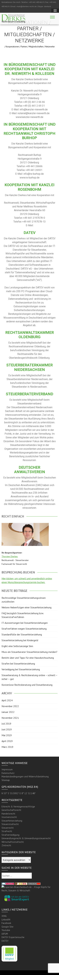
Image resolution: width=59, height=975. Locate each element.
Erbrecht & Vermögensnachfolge (18, 806)
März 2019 (7, 746)
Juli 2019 (6, 723)
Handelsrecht (8, 813)
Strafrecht (7, 831)
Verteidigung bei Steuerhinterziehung (21, 669)
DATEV (5, 940)
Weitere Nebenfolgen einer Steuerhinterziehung (26, 607)
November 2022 (10, 706)
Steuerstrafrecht (10, 824)
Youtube (6, 930)
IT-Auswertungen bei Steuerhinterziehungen (25, 622)
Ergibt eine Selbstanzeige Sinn (17, 646)
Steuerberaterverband (29, 394)
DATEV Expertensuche (13, 937)
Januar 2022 (8, 712)
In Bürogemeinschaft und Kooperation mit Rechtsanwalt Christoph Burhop (30, 131)
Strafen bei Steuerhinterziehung (18, 663)
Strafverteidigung (10, 834)
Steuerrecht (8, 827)
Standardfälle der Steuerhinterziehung (22, 634)
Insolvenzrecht (9, 817)
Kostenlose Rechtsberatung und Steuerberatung (27, 684)
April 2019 (7, 741)
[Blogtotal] (21, 883)
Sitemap (6, 780)
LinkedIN (6, 919)
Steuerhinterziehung (12, 820)
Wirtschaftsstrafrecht (13, 841)
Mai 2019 (7, 735)
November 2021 (10, 717)
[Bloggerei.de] (8, 883)
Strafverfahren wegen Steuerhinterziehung (24, 628)
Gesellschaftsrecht (11, 809)
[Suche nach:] (17, 875)
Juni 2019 (7, 729)
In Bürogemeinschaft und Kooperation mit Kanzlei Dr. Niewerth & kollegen (30, 69)
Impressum (7, 769)
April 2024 (7, 700)
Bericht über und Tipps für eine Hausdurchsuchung (28, 657)
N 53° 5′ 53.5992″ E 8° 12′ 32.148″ (19, 793)
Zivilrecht (6, 845)
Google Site (7, 926)
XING (4, 915)
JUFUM (5, 933)
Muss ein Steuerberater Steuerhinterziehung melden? (29, 651)
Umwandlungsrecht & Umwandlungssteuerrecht (26, 838)
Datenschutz (8, 773)
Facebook (6, 923)
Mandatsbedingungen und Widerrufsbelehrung (25, 776)
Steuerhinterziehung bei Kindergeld (20, 640)
